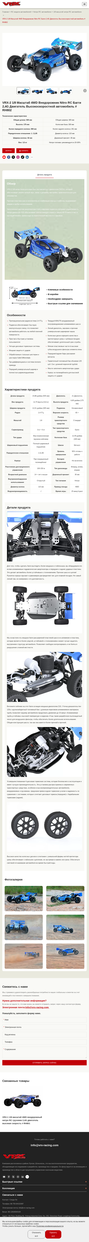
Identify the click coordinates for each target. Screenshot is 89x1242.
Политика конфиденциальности (50, 1226)
